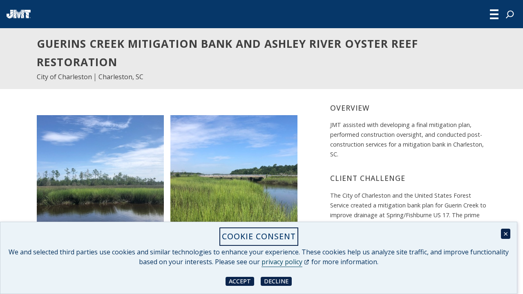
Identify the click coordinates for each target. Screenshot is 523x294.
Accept (241, 281)
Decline (278, 281)
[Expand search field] (509, 14)
